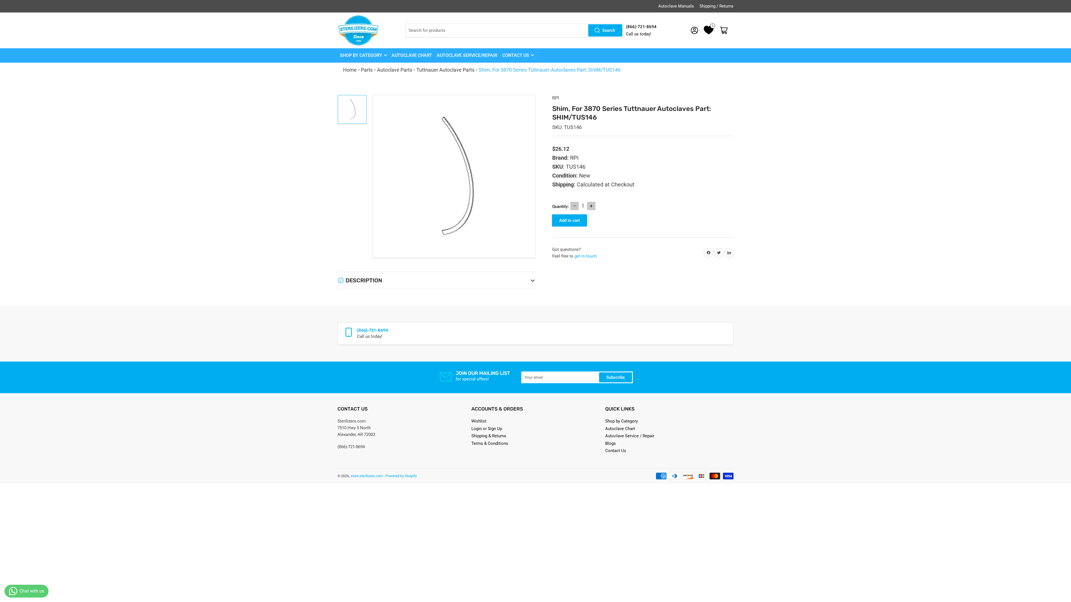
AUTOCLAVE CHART (412, 55)
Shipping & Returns (488, 435)
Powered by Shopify (401, 476)
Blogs (610, 443)
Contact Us (615, 450)
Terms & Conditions (489, 443)
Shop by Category (361, 55)
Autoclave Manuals (676, 6)
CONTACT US (515, 55)
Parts (367, 70)
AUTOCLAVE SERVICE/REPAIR (467, 55)
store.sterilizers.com (367, 476)
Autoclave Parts (394, 70)
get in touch (586, 256)
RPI (555, 98)
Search (608, 30)
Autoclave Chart (620, 428)
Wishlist (478, 421)
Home (350, 70)
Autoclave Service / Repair (629, 435)
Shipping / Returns (716, 6)
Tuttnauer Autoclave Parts (445, 70)
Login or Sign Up (486, 428)
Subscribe (615, 377)
